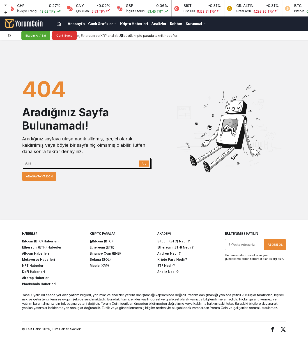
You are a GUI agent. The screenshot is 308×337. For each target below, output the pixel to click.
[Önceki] (5, 4)
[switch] (12, 35)
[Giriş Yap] (105, 35)
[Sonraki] (5, 12)
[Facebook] (272, 329)
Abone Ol (275, 244)
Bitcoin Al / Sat (35, 35)
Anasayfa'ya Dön (39, 176)
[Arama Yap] (83, 35)
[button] (94, 35)
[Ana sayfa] (58, 23)
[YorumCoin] (23, 23)
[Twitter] (283, 329)
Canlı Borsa (64, 35)
